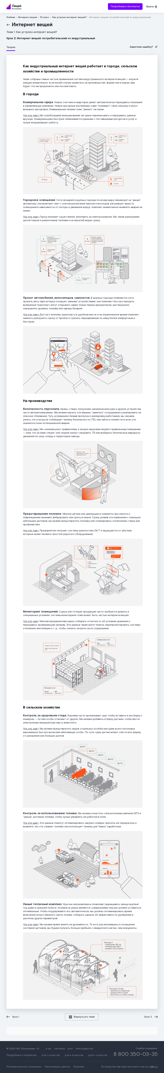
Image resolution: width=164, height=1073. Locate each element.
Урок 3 (148, 1017)
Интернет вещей (32, 25)
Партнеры (59, 1049)
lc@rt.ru (153, 1066)
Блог (70, 1049)
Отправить (82, 21)
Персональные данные (57, 1066)
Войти (150, 6)
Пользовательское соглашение (23, 1066)
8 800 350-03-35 (136, 1054)
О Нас (48, 1049)
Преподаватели (84, 1049)
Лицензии (78, 1066)
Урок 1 (15, 1017)
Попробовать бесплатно (125, 6)
